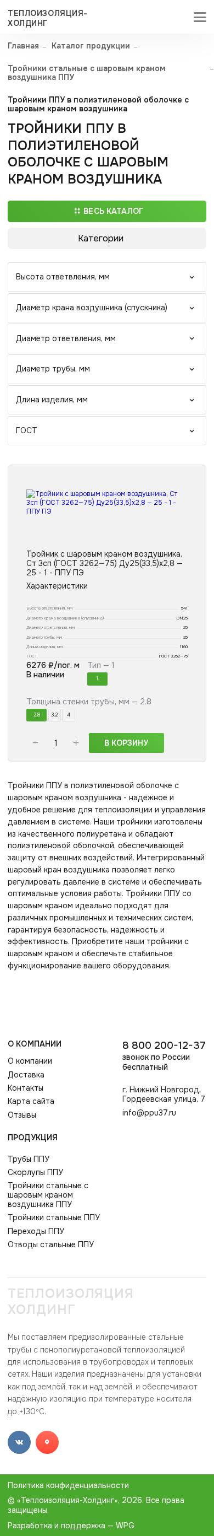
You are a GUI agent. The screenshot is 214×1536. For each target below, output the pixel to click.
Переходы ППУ (36, 1231)
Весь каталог (113, 211)
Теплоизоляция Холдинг (71, 1302)
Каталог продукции (91, 46)
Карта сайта (31, 1101)
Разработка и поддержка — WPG (71, 1525)
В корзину (126, 743)
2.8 (36, 715)
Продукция (33, 1137)
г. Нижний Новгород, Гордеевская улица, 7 (163, 1094)
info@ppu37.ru (149, 1113)
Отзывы (22, 1115)
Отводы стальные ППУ (51, 1244)
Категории (100, 238)
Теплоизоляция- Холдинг (48, 18)
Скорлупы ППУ (35, 1172)
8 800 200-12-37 (164, 1055)
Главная (23, 46)
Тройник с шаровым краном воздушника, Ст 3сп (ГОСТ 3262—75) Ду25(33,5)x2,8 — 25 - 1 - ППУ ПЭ (104, 563)
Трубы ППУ (28, 1159)
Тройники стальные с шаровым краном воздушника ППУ (87, 73)
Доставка (26, 1075)
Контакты (25, 1088)
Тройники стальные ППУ (54, 1217)
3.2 (54, 715)
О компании (34, 1044)
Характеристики (57, 586)
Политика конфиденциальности (68, 1485)
